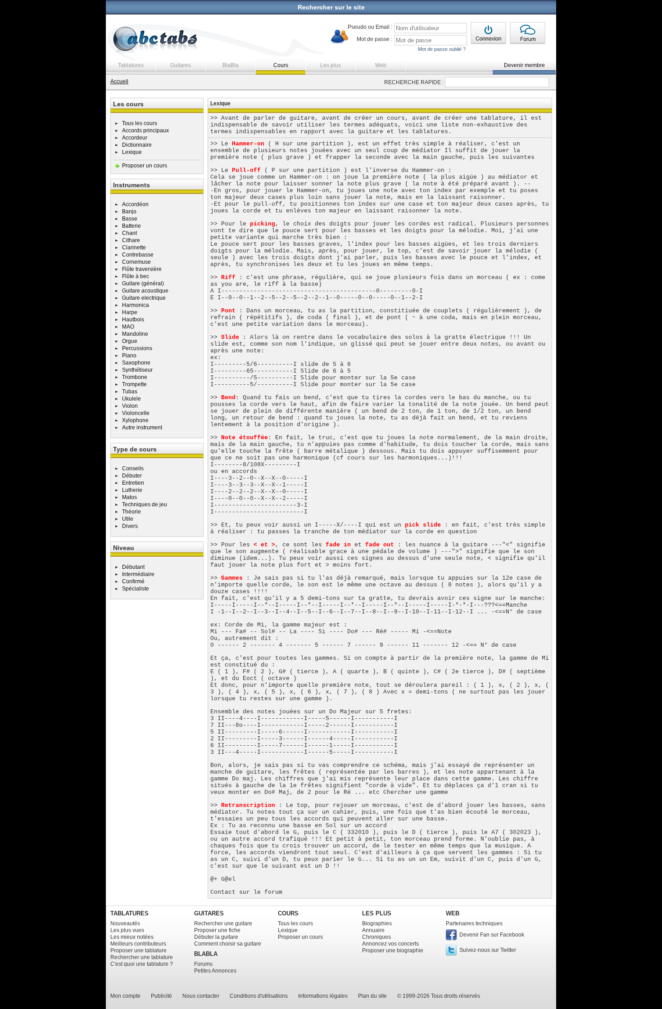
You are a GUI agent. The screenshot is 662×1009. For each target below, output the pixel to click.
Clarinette (134, 247)
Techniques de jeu (144, 504)
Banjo (129, 211)
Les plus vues (127, 930)
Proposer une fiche (217, 930)
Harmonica (135, 305)
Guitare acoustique (145, 291)
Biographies (377, 923)
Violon (130, 406)
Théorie (131, 512)
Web (380, 65)
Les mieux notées (132, 937)
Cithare (131, 240)
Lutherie (132, 490)
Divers (130, 526)
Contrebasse (138, 255)
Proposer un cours (144, 165)
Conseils (133, 468)
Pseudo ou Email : (370, 27)
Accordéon (135, 204)
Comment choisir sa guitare (227, 944)
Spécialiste (135, 589)
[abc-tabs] (155, 40)
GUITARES (209, 913)
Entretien (133, 483)
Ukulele (131, 399)
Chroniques (376, 937)
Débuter (132, 476)
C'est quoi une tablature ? (141, 964)
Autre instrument (142, 427)
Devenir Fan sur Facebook (491, 935)
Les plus (330, 65)
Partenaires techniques (474, 923)
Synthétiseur (137, 370)
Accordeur (134, 138)
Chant (129, 233)
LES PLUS (376, 913)
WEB (452, 913)
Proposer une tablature (138, 950)
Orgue (129, 341)
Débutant (133, 567)
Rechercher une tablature (141, 957)
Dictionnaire (137, 145)
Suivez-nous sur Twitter (487, 950)
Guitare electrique (144, 298)
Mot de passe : (374, 39)
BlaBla (230, 65)
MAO (128, 327)
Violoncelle (136, 413)
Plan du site (372, 996)
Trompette (134, 384)
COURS (288, 913)
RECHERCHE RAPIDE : (414, 82)
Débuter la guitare (216, 937)
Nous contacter (200, 996)
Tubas (129, 391)
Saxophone (136, 363)
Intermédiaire (138, 574)
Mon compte (125, 996)
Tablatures (131, 65)
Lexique (132, 152)
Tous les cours (139, 123)
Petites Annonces (215, 971)
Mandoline (135, 334)
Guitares (180, 65)
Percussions (137, 348)
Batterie (131, 226)
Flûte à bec (135, 276)
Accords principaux (145, 130)
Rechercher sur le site (331, 7)
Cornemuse (136, 262)
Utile (127, 519)
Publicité (161, 996)
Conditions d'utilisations (259, 996)
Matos (129, 497)
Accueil (119, 81)
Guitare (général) (143, 283)
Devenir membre (524, 65)
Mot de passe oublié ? (442, 49)
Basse (129, 219)
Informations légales (323, 996)
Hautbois (133, 319)
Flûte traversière (142, 269)
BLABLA (206, 953)
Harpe (129, 312)
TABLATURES (129, 913)
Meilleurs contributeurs (138, 944)
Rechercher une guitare (223, 923)
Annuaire (373, 930)
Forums (203, 964)
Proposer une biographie (392, 950)
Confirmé (133, 581)
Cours (280, 65)
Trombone (134, 377)
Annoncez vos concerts (390, 944)
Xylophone (135, 420)
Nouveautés (125, 923)
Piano (129, 355)
